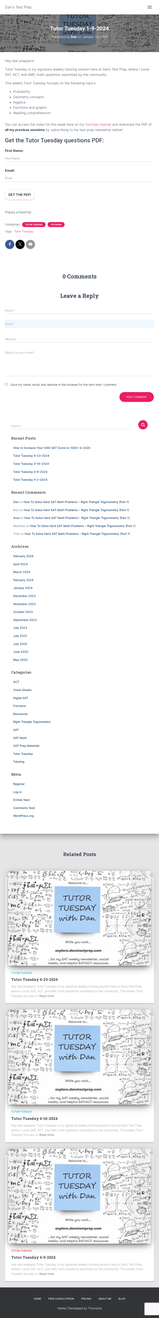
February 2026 (23, 556)
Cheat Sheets (22, 690)
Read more (46, 996)
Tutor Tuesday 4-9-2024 (30, 471)
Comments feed (24, 808)
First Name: (14, 151)
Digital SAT (20, 698)
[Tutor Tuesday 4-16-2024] (79, 1057)
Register (19, 784)
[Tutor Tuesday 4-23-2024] (79, 918)
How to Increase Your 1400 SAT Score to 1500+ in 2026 (51, 448)
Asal (16, 518)
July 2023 (20, 627)
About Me (104, 1298)
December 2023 (24, 596)
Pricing (86, 1298)
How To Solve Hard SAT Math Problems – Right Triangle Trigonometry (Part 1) (76, 502)
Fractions (19, 706)
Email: (10, 170)
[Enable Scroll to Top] (150, 1309)
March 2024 (21, 572)
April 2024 (20, 564)
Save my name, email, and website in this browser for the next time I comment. (64, 384)
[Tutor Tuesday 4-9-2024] (79, 1196)
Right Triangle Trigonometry (32, 721)
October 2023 (23, 612)
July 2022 (20, 636)
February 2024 (23, 580)
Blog (121, 1298)
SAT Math (20, 738)
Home (37, 1298)
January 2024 (23, 588)
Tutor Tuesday (34, 224)
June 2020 (20, 651)
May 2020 (20, 659)
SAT (16, 730)
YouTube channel (98, 124)
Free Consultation (61, 1298)
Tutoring (56, 224)
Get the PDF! (19, 195)
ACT (16, 682)
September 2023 (25, 620)
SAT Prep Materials (26, 745)
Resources (20, 714)
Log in (17, 792)
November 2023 (24, 604)
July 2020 (20, 644)
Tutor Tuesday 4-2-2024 (30, 479)
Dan (16, 502)
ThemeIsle (95, 1308)
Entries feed (21, 800)
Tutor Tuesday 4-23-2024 (31, 455)
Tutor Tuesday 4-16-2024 (31, 463)
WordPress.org (23, 815)
